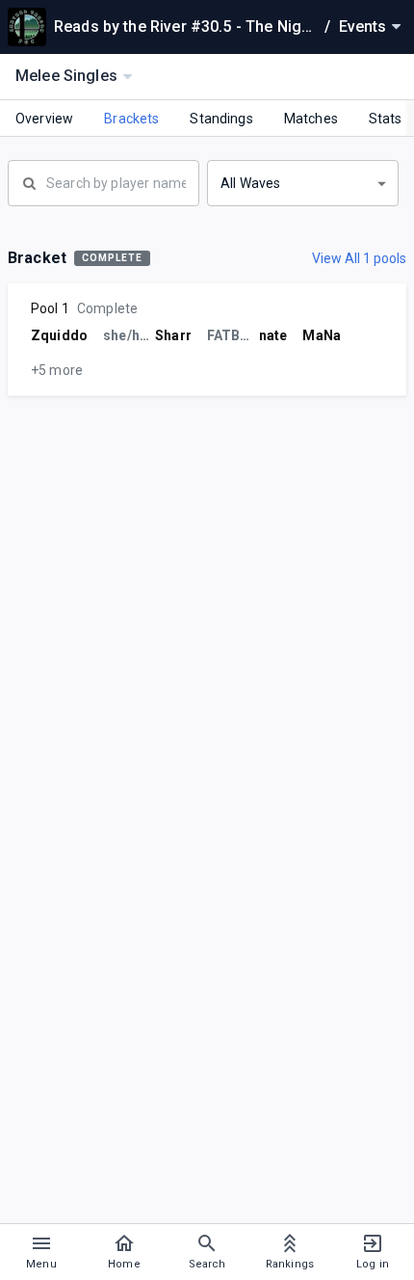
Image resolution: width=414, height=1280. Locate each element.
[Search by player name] (103, 181)
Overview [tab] (44, 118)
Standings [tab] (221, 118)
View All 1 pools (359, 258)
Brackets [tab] (131, 118)
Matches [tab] (311, 118)
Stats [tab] (385, 118)
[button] (303, 183)
